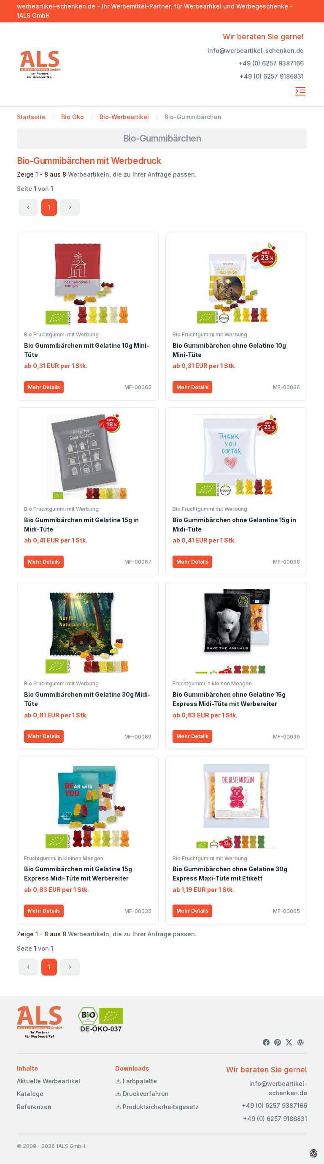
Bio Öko (72, 116)
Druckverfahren (145, 1093)
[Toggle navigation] (300, 91)
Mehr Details (44, 387)
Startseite (31, 116)
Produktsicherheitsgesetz (160, 1106)
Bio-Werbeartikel (124, 116)
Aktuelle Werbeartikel (48, 1081)
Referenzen (34, 1106)
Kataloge (30, 1093)
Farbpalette (139, 1081)
